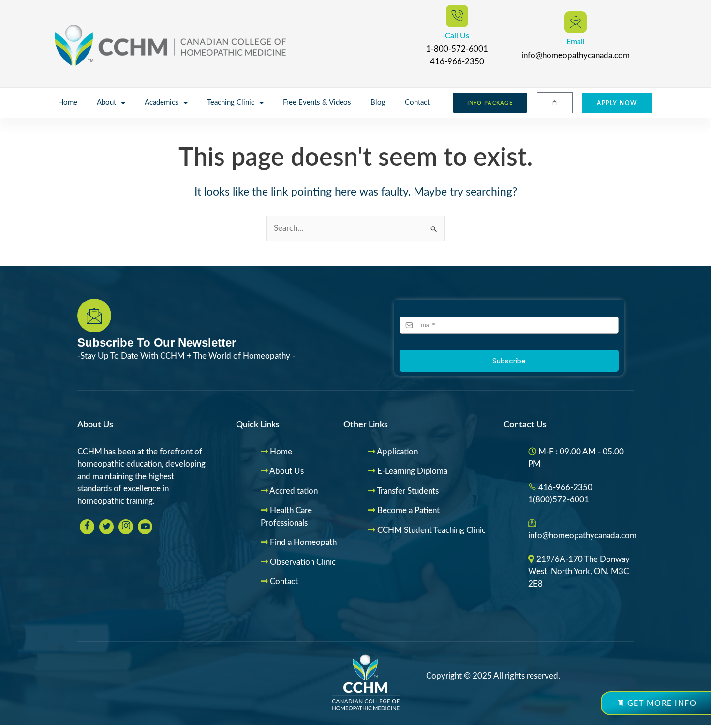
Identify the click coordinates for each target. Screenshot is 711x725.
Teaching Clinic (230, 102)
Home (67, 102)
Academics (161, 102)
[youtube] (145, 526)
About (106, 102)
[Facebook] (87, 526)
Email (575, 41)
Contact (417, 102)
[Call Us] (457, 16)
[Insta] (125, 526)
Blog (377, 102)
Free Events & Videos (317, 102)
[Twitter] (106, 526)
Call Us (457, 36)
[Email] (575, 22)
